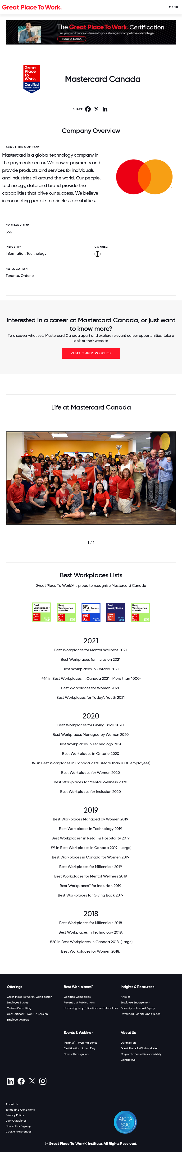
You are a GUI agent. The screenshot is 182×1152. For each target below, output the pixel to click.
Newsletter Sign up (18, 1126)
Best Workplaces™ (78, 986)
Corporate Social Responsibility (141, 1054)
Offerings (14, 986)
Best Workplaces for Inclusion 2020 (91, 791)
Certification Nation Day (79, 1048)
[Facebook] (21, 1081)
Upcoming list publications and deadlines (91, 1008)
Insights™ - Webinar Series (80, 1042)
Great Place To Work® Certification (29, 996)
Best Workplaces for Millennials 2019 (91, 866)
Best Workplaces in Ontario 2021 (91, 669)
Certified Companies (77, 996)
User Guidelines (16, 1120)
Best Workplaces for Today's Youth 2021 (91, 697)
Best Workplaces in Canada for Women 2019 (91, 857)
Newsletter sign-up (76, 1054)
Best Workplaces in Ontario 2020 (91, 753)
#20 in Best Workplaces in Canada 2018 (91, 942)
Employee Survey (17, 1002)
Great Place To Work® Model (139, 1048)
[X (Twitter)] (31, 1081)
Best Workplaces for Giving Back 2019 (91, 895)
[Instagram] (42, 1081)
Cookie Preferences (19, 1131)
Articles (125, 996)
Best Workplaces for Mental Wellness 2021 (91, 650)
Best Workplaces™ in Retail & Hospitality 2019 (91, 838)
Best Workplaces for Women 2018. (91, 951)
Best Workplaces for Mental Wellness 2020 (91, 782)
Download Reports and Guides (140, 1014)
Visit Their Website (91, 353)
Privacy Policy (15, 1115)
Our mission (128, 1042)
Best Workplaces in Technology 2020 (91, 744)
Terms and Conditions (20, 1109)
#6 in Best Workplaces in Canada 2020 (91, 763)
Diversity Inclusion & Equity (138, 1008)
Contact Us (128, 1059)
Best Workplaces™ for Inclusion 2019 (91, 885)
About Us (128, 1032)
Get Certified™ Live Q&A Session (27, 1014)
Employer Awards (18, 1019)
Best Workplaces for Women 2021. (91, 688)
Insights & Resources (137, 986)
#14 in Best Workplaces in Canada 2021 (91, 678)
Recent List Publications (79, 1002)
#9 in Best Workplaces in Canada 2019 (91, 847)
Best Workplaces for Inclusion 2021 (91, 659)
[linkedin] (10, 1081)
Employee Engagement (135, 1002)
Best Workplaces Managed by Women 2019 (91, 819)
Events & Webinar (78, 1032)
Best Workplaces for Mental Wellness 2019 (91, 876)
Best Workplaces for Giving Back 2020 (91, 725)
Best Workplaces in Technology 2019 (91, 828)
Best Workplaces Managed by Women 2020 (91, 734)
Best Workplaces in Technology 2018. (91, 932)
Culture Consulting (19, 1008)
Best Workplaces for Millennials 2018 (91, 923)
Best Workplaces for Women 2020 (91, 772)
